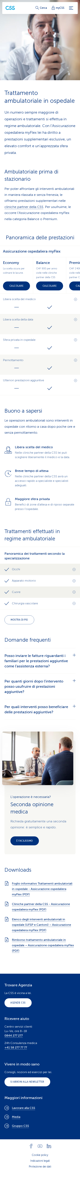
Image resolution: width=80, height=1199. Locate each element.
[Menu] (71, 8)
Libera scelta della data (18, 319)
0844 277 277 (13, 1035)
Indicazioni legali (40, 1160)
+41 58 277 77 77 (15, 1047)
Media (16, 1117)
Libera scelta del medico (19, 299)
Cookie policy (40, 1155)
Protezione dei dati (40, 1166)
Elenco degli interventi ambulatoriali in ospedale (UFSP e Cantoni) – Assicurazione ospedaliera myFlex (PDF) (41, 925)
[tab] (40, 661)
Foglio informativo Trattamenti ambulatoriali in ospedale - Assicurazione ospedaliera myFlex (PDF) (42, 889)
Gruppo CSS (20, 1126)
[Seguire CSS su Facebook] (31, 1146)
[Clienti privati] (10, 8)
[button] (40, 569)
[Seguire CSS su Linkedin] (49, 1146)
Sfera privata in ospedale (19, 340)
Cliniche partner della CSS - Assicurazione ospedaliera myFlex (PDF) (41, 906)
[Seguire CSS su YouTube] (40, 1146)
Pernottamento (13, 360)
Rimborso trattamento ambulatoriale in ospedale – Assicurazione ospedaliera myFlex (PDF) (43, 945)
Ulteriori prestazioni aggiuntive (23, 380)
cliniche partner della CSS (23, 207)
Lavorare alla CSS (23, 1108)
